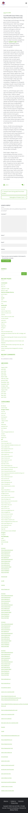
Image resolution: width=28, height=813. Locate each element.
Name (3, 235)
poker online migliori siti (6, 752)
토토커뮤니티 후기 (5, 463)
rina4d (2, 731)
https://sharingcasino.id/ (6, 482)
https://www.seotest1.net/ (7, 748)
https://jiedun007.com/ (6, 525)
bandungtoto (4, 417)
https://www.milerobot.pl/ (7, 469)
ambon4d (3, 320)
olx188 (2, 581)
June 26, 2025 (7, 12)
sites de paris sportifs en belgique (8, 782)
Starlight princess (5, 493)
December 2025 (5, 382)
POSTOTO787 (4, 576)
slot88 (2, 422)
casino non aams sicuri (6, 312)
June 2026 (3, 371)
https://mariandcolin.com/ (7, 452)
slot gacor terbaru (5, 409)
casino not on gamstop (6, 718)
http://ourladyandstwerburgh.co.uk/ (9, 710)
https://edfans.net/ (5, 447)
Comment (3, 214)
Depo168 (3, 529)
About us (6, 801)
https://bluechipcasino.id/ (7, 559)
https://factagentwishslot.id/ (7, 432)
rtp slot (2, 298)
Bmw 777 (3, 284)
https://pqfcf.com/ (5, 454)
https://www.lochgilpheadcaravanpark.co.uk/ (11, 698)
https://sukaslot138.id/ (6, 567)
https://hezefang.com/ (6, 517)
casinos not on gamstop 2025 (7, 692)
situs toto (3, 415)
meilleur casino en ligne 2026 (7, 790)
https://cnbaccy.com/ (6, 503)
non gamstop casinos (6, 687)
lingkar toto (3, 437)
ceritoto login (4, 407)
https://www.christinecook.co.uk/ (8, 696)
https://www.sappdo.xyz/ (6, 465)
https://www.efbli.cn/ (5, 489)
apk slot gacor (4, 294)
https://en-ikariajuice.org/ (6, 331)
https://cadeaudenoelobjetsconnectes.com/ (11, 445)
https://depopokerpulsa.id (7, 550)
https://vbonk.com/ (5, 458)
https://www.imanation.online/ (8, 486)
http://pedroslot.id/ (5, 565)
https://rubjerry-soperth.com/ (7, 519)
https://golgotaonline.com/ (7, 448)
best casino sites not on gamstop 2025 (9, 722)
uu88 (2, 538)
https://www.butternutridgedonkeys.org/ (10, 735)
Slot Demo (3, 435)
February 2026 (4, 378)
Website (3, 249)
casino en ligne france (6, 311)
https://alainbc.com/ (5, 495)
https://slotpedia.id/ (5, 484)
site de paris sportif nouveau (7, 769)
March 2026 (4, 376)
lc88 (2, 544)
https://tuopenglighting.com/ (7, 510)
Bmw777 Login (4, 290)
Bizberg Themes (14, 809)
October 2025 (4, 386)
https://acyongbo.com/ (6, 443)
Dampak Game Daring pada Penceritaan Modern (13, 192)
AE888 (2, 488)
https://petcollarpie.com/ (6, 523)
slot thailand (4, 301)
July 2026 (3, 369)
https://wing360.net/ (5, 512)
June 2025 (3, 393)
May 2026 (3, 373)
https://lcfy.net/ (4, 527)
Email (2, 242)
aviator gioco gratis (5, 761)
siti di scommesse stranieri (7, 514)
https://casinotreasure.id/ (7, 476)
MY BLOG (3, 406)
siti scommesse (4, 756)
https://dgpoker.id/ (5, 553)
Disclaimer (21, 801)
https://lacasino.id (5, 568)
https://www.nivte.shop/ (6, 744)
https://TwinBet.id (5, 570)
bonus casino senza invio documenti (9, 501)
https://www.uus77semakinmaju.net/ (9, 467)
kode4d (3, 433)
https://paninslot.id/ (5, 480)
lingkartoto (3, 326)
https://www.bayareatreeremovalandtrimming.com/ (12, 473)
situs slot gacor (4, 441)
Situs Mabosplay (5, 536)
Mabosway (3, 424)
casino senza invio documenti (7, 497)
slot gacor (3, 532)
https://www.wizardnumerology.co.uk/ (9, 699)
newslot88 (3, 307)
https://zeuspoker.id (5, 555)
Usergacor (3, 534)
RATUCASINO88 (4, 542)
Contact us (13, 801)
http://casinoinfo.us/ (5, 683)
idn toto (3, 324)
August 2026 (4, 367)
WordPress (16, 808)
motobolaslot (4, 283)
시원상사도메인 (4, 420)
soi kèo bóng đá (4, 318)
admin (7, 185)
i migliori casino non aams (7, 786)
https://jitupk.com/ (5, 450)
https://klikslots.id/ (5, 563)
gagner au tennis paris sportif (7, 765)
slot (2, 439)
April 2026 (3, 375)
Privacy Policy (14, 803)
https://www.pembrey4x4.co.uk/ (8, 471)
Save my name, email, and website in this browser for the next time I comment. (14, 257)
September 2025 (5, 388)
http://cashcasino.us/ (6, 679)
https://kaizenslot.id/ (5, 552)
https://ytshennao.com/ (6, 460)
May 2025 (3, 395)
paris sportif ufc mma (6, 773)
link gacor (3, 327)
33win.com (3, 419)
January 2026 (4, 380)
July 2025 (3, 391)
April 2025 (3, 397)
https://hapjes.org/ (5, 589)
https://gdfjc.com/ (5, 506)
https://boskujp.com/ (6, 499)
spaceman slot (4, 426)
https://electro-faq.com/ (6, 504)
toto (2, 296)
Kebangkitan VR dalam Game (17, 197)
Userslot (3, 585)
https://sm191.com (5, 508)
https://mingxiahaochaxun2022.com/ (9, 521)
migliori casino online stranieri (7, 491)
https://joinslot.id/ (5, 478)
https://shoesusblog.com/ (7, 456)
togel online (3, 322)
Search (3, 269)
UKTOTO (3, 314)
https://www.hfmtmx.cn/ (6, 739)
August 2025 (4, 390)
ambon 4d (3, 413)
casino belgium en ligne (6, 778)
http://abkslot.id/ (5, 557)
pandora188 (4, 305)
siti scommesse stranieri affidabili (8, 531)
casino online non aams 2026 (7, 316)
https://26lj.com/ (5, 461)
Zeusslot (3, 727)
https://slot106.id (5, 572)
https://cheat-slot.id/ (5, 561)
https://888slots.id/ (5, 475)
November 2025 (5, 384)
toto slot (3, 309)
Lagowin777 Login (5, 288)
